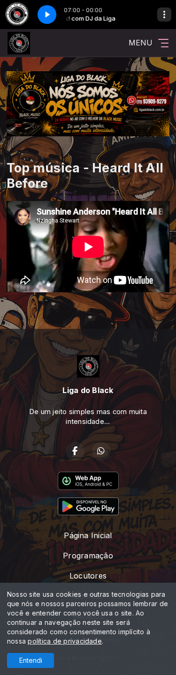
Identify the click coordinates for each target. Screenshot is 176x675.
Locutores (88, 575)
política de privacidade (65, 641)
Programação (88, 555)
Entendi (30, 660)
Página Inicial (88, 535)
